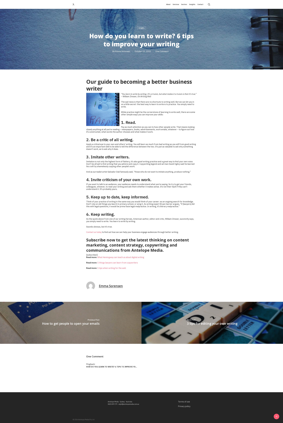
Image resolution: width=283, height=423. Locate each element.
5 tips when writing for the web (111, 268)
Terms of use (184, 401)
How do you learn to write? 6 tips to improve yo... (111, 367)
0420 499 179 (112, 404)
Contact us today (94, 232)
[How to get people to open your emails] (71, 323)
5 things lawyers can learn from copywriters (117, 262)
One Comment (162, 51)
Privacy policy (184, 406)
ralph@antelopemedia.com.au (128, 404)
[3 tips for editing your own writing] (212, 323)
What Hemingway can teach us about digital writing (120, 257)
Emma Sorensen (122, 51)
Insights (141, 28)
